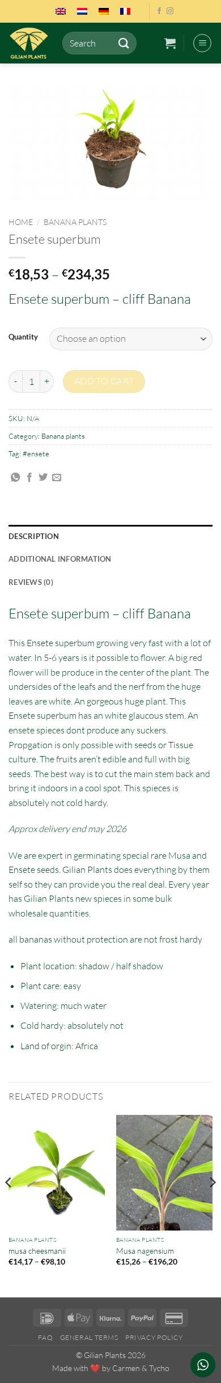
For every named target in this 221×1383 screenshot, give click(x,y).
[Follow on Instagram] (170, 11)
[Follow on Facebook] (159, 11)
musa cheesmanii (37, 1250)
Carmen (126, 1368)
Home (20, 222)
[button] (170, 43)
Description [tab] (33, 536)
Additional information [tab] (60, 558)
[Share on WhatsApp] (15, 478)
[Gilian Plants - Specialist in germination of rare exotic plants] (31, 43)
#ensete (36, 453)
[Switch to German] (103, 11)
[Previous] (9, 1205)
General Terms (89, 1337)
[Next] (212, 1205)
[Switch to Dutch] (82, 11)
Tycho (159, 1368)
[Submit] (123, 43)
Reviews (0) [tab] (30, 582)
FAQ (45, 1337)
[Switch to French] (125, 11)
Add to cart (104, 381)
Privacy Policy (154, 1337)
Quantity (23, 337)
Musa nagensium (145, 1250)
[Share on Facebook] (29, 478)
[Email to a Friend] (56, 478)
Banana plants (75, 222)
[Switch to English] (60, 11)
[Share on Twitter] (43, 478)
